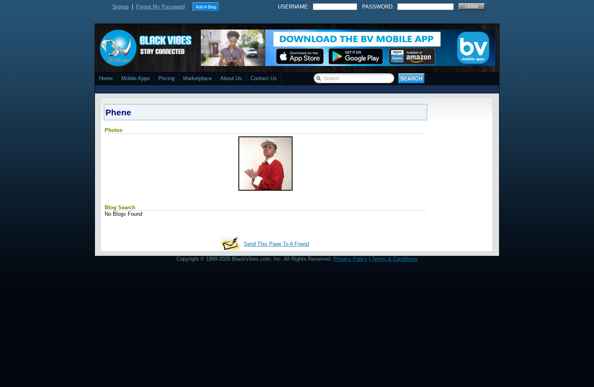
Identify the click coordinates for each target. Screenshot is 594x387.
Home (106, 78)
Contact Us (264, 78)
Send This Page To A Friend (276, 244)
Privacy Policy (350, 259)
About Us (231, 78)
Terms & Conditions (395, 259)
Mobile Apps (135, 78)
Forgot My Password (160, 7)
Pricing (166, 78)
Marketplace (197, 78)
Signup (120, 7)
